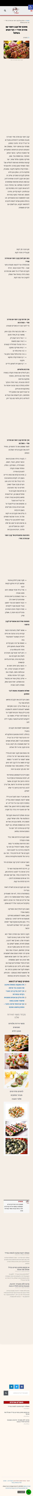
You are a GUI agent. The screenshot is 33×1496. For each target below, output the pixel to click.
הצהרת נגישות (26, 1486)
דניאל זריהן (16, 1481)
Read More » (26, 1408)
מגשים (27, 20)
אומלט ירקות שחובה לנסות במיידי (17, 1253)
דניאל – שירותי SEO (25, 1481)
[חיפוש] (6, 1393)
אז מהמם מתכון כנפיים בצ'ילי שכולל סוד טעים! (18, 1268)
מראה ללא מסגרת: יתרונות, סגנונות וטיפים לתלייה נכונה (19, 1285)
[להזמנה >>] (28, 1492)
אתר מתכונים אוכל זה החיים (20, 1488)
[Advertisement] (16, 80)
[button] (30, 7)
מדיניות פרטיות (9, 1488)
